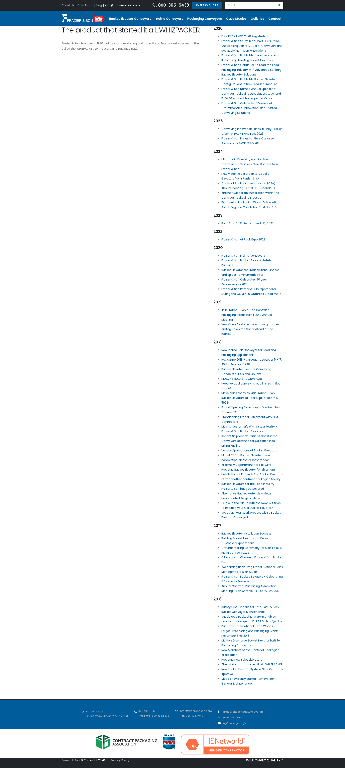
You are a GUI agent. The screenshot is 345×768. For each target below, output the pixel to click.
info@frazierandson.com (122, 5)
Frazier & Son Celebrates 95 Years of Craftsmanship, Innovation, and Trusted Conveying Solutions (249, 108)
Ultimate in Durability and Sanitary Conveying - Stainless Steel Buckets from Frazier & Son (250, 164)
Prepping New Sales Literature (241, 660)
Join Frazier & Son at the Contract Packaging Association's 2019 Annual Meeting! (246, 315)
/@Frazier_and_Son (236, 723)
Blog (99, 5)
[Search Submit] (279, 5)
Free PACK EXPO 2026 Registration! (245, 36)
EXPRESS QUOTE (207, 5)
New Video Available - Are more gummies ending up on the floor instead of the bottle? (250, 329)
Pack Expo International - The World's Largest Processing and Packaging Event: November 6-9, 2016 (249, 631)
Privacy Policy (120, 760)
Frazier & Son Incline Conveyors (243, 256)
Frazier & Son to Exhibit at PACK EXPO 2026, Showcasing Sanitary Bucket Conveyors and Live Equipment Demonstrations (252, 46)
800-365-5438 (173, 5)
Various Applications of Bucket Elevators (249, 450)
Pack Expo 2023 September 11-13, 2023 (247, 223)
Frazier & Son (71, 760)
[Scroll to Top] (338, 763)
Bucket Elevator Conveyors (130, 18)
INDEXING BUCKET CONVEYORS (242, 379)
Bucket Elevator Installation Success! (246, 534)
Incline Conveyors (169, 18)
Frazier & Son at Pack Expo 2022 (243, 239)
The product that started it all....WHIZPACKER (251, 664)
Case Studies (236, 18)
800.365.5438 (160, 715)
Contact (275, 18)
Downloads (85, 5)
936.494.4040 (147, 710)
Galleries (257, 18)
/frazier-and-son (234, 717)
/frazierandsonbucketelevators (243, 711)
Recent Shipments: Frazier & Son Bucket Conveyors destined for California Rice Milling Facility (249, 441)
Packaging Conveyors (204, 18)
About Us (68, 5)
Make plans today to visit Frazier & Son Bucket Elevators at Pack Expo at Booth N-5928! (250, 398)
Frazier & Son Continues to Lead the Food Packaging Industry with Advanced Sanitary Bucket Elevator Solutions (251, 70)
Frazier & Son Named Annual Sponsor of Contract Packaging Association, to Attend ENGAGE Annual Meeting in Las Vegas (251, 93)
